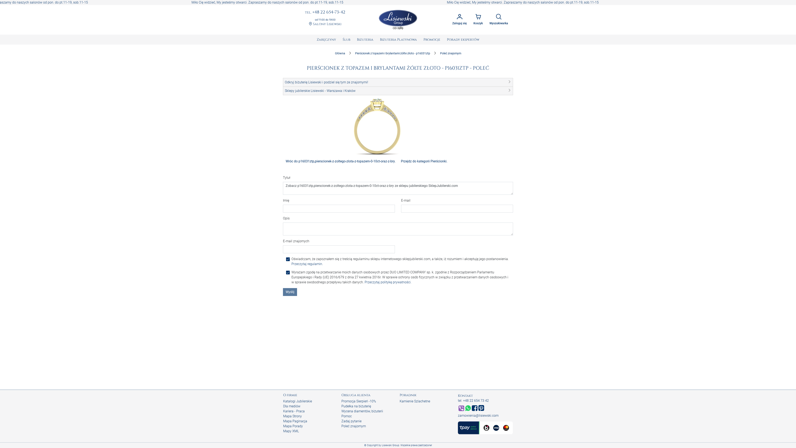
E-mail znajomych (296, 241)
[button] (398, 82)
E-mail (405, 200)
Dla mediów (291, 406)
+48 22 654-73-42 (325, 12)
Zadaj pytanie (351, 421)
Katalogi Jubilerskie (297, 401)
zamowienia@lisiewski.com (478, 416)
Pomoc (346, 416)
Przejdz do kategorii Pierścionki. (424, 161)
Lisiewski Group (390, 445)
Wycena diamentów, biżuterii (362, 411)
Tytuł (286, 178)
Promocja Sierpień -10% (358, 401)
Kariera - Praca (294, 411)
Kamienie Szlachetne (415, 401)
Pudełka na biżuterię (356, 406)
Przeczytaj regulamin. (307, 264)
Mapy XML (291, 431)
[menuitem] (326, 40)
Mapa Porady (293, 426)
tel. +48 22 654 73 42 (473, 401)
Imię (286, 200)
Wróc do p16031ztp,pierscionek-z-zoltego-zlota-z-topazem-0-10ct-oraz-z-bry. (341, 161)
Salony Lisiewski (326, 24)
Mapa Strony (292, 416)
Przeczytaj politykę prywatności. (388, 282)
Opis (286, 218)
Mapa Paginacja (295, 421)
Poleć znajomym (353, 426)
